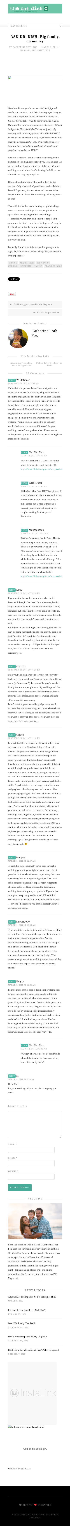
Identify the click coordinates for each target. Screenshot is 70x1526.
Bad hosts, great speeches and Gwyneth (32, 304)
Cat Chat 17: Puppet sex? (44, 312)
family (38, 266)
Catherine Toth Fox (25, 47)
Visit (19, 1469)
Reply (12, 380)
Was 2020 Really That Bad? (21, 1323)
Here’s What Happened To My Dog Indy (27, 1336)
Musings (25, 50)
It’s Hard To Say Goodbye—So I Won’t (26, 1310)
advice (13, 263)
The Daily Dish (41, 50)
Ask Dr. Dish (27, 263)
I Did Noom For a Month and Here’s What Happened (33, 1350)
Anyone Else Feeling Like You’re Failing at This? (32, 1296)
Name (12, 1144)
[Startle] (26, 1427)
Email (12, 1158)
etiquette (26, 266)
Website (13, 1171)
